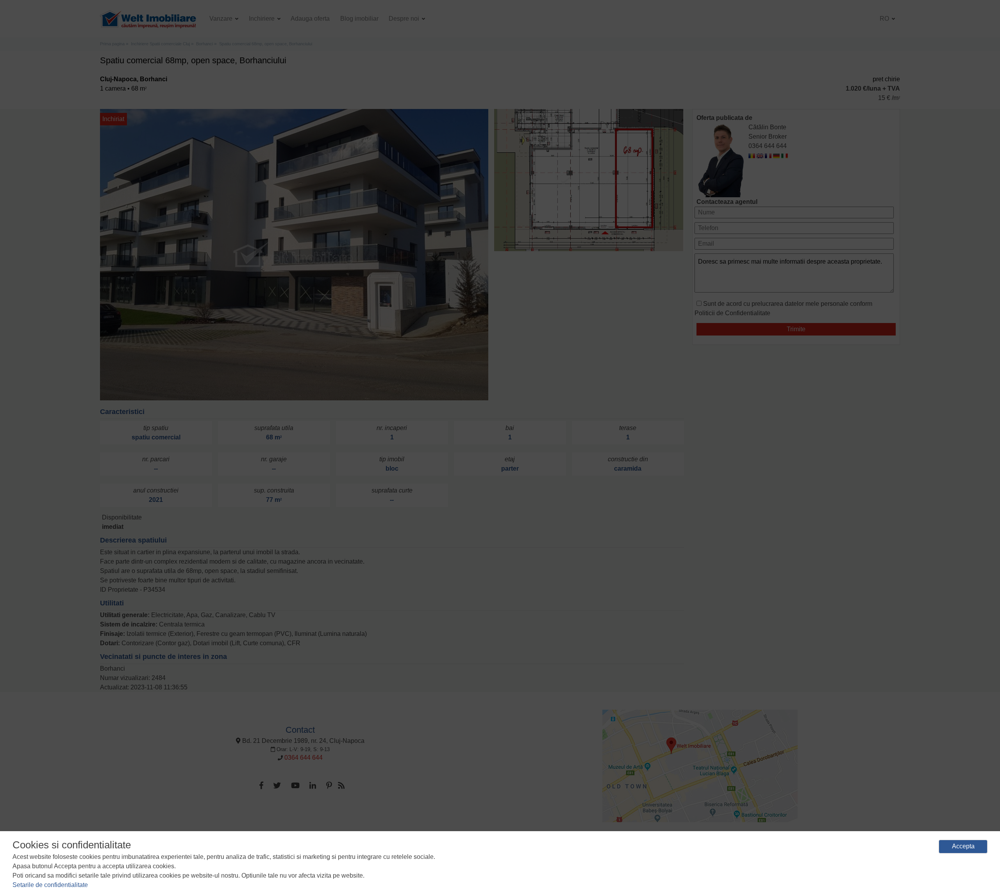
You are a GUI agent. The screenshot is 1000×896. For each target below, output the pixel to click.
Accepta (963, 846)
